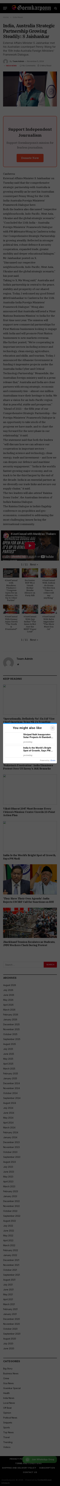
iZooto (52, 760)
